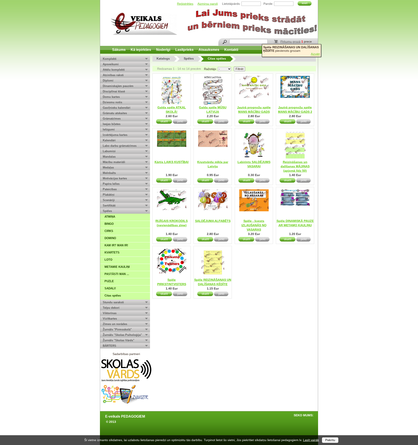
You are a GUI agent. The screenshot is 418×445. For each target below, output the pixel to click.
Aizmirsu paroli (207, 3)
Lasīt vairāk (311, 440)
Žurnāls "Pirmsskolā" (117, 329)
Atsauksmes (209, 50)
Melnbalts (109, 173)
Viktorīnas (109, 313)
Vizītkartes (110, 318)
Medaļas (108, 167)
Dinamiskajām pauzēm (118, 86)
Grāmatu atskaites (115, 113)
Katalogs (163, 58)
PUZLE (109, 281)
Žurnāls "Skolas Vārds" (118, 340)
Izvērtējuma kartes (115, 135)
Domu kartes (111, 96)
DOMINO (110, 238)
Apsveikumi (111, 64)
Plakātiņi (109, 194)
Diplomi (108, 80)
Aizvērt (315, 54)
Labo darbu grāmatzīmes (120, 145)
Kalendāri (109, 140)
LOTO (108, 259)
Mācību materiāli (114, 162)
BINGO (109, 223)
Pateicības (110, 189)
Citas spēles (112, 295)
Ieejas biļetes (111, 124)
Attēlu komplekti (114, 69)
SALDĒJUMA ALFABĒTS (213, 221)
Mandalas (109, 156)
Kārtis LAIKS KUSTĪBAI (172, 162)
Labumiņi (109, 151)
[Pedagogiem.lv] (144, 24)
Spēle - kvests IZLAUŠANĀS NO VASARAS (253, 225)
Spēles (107, 211)
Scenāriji (109, 200)
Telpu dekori (111, 307)
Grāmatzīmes (112, 118)
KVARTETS (112, 252)
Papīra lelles (111, 183)
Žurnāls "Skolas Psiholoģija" (122, 335)
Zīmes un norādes (115, 324)
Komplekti (109, 58)
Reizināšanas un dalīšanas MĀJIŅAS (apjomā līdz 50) (295, 166)
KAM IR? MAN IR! (116, 245)
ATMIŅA (109, 216)
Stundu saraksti (113, 302)
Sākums (119, 50)
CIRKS (108, 231)
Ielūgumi (109, 129)
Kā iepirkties (141, 50)
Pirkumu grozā (290, 41)
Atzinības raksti (113, 75)
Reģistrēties (185, 3)
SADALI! (110, 288)
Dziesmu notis (112, 102)
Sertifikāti (109, 205)
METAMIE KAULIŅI (117, 266)
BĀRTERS (109, 345)
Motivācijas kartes (115, 178)
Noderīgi (163, 50)
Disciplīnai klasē (114, 91)
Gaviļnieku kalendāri (116, 107)
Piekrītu (330, 440)
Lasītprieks (184, 50)
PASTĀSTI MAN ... (116, 274)
